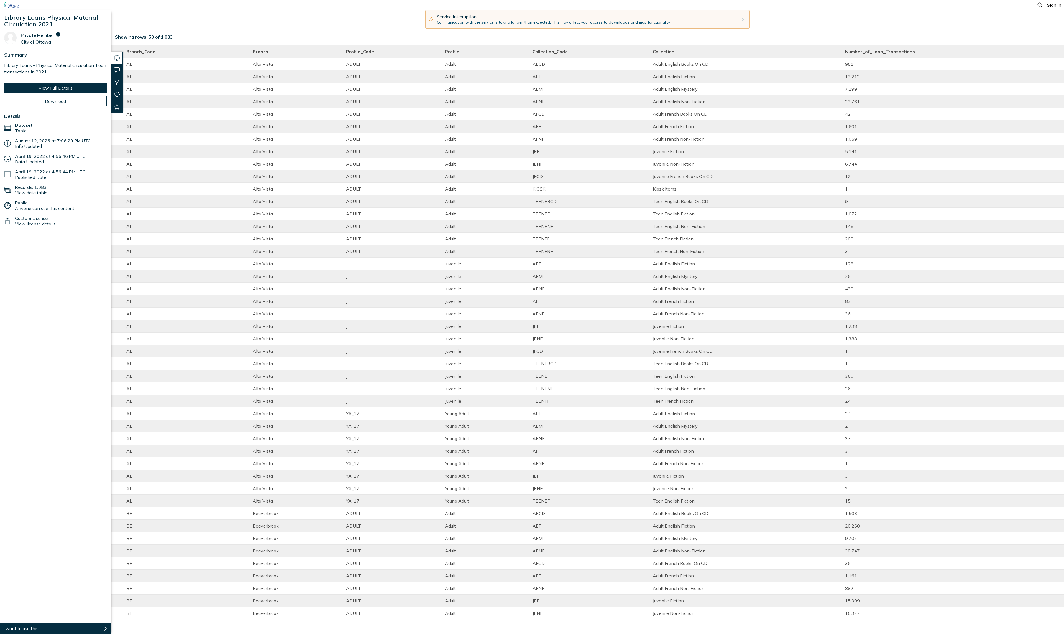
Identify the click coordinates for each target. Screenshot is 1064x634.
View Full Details (56, 88)
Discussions (117, 70)
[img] (58, 34)
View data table (31, 193)
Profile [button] (452, 51)
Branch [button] (260, 51)
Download (55, 101)
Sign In (1054, 5)
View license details (35, 224)
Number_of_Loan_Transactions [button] (880, 51)
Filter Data (117, 82)
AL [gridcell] (129, 64)
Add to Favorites (117, 106)
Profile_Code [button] (360, 51)
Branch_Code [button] (140, 51)
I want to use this (21, 628)
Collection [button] (663, 51)
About (117, 58)
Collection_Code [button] (550, 51)
